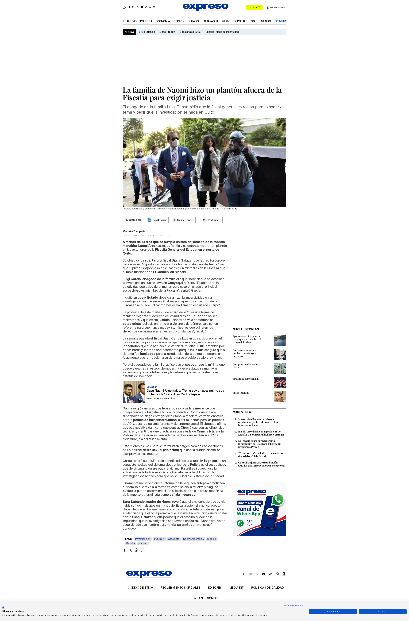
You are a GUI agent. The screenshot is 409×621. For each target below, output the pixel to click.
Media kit (236, 587)
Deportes (240, 21)
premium (280, 21)
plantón (143, 543)
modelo (211, 538)
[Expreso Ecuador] (149, 577)
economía (163, 21)
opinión (179, 21)
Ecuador (194, 21)
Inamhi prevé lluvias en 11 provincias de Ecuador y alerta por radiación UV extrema (261, 433)
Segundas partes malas (246, 378)
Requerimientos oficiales (180, 587)
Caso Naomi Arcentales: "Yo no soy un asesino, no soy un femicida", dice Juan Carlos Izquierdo (185, 392)
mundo (266, 21)
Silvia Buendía (147, 31)
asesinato (173, 538)
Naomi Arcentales (193, 538)
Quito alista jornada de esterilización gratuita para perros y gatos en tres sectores (261, 464)
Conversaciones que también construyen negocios (244, 353)
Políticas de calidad (267, 587)
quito (226, 21)
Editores (215, 587)
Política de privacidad (294, 605)
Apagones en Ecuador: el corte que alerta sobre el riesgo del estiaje (247, 339)
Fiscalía (130, 543)
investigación (142, 538)
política (146, 21)
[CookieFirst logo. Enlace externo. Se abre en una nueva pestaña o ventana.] (3, 607)
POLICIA (159, 538)
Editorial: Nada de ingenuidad (222, 31)
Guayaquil (211, 21)
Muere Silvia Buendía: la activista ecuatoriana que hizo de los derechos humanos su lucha (258, 422)
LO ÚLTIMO (130, 21)
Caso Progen (167, 31)
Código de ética (140, 587)
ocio (254, 21)
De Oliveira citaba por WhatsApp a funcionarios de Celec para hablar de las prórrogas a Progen (259, 443)
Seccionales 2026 (190, 31)
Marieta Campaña (134, 231)
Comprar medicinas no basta (246, 366)
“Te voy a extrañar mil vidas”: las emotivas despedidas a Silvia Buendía (260, 454)
